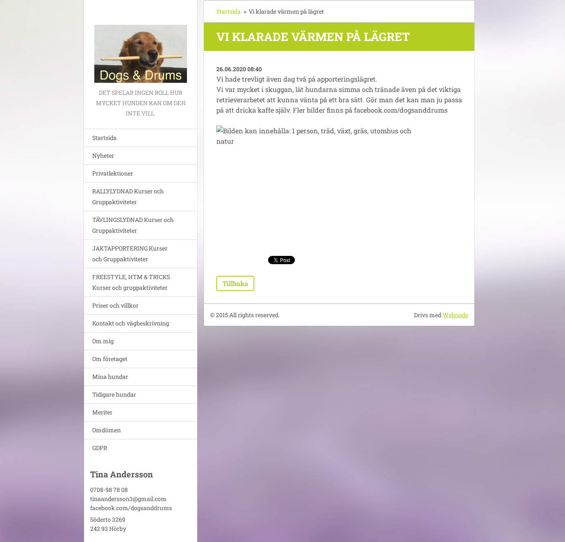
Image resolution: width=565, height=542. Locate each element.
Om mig (103, 341)
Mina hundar (110, 377)
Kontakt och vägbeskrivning (130, 323)
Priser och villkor (115, 305)
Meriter (102, 412)
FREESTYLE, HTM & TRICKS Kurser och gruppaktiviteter (131, 282)
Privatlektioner (112, 173)
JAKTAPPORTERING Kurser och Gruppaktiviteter (130, 253)
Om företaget (109, 359)
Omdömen (106, 430)
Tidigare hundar (114, 394)
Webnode (455, 315)
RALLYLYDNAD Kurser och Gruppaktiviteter (128, 196)
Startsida (104, 138)
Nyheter (103, 155)
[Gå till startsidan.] (140, 43)
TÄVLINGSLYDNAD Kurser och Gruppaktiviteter (133, 225)
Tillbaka (235, 283)
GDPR (99, 448)
